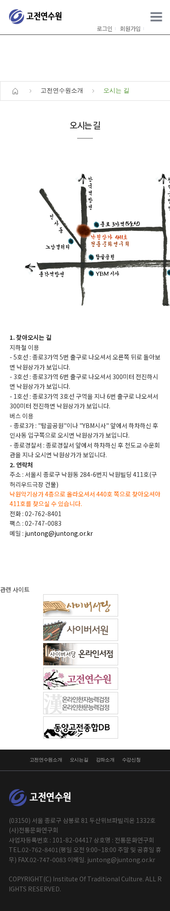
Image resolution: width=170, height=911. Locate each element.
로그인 (104, 28)
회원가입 (130, 28)
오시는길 (79, 759)
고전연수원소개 (46, 759)
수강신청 (131, 759)
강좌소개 (105, 759)
